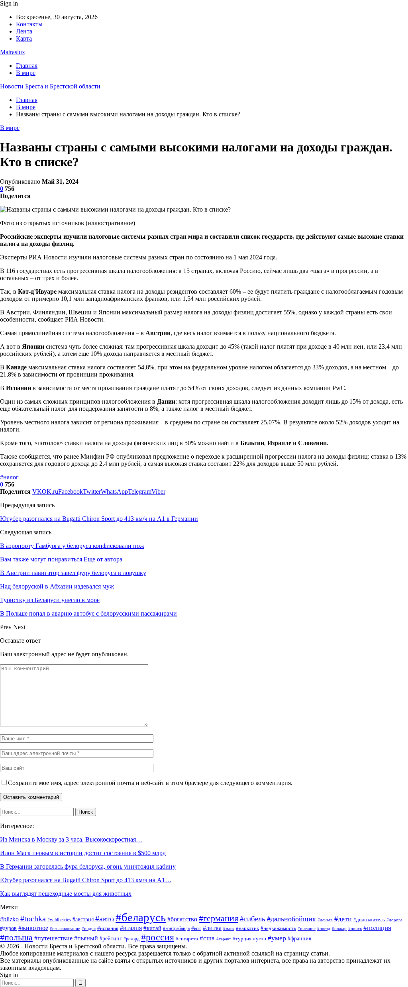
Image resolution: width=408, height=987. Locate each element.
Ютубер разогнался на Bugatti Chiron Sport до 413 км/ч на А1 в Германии (99, 518)
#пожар (339, 928)
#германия (218, 918)
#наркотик (247, 928)
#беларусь (141, 917)
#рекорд (131, 939)
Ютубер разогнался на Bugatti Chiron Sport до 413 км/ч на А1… (85, 880)
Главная (26, 65)
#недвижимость (278, 928)
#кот (196, 928)
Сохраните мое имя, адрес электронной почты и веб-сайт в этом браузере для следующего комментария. (150, 782)
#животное (33, 928)
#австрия (83, 919)
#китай (152, 928)
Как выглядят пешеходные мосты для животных (65, 893)
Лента (24, 31)
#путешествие (53, 938)
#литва (212, 927)
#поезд (323, 928)
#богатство (182, 919)
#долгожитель (369, 919)
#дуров (8, 928)
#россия (157, 937)
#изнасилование (65, 928)
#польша (16, 937)
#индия (89, 928)
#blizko (9, 919)
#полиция (377, 928)
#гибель (252, 918)
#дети (343, 919)
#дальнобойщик (291, 919)
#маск (228, 928)
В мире (25, 72)
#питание (307, 928)
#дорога (394, 919)
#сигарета (187, 939)
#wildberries (59, 919)
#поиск (355, 928)
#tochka (33, 918)
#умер (277, 938)
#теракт (223, 939)
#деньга (325, 919)
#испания (107, 928)
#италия (131, 927)
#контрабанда (176, 928)
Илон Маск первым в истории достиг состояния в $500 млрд (83, 853)
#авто (104, 918)
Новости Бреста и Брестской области (50, 86)
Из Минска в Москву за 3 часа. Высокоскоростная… (71, 839)
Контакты (29, 24)
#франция (299, 939)
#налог (9, 477)
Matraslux (12, 52)
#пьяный (86, 938)
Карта (24, 38)
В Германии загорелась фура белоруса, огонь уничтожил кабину (88, 866)
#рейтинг (111, 939)
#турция (242, 939)
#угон (259, 939)
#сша (207, 938)
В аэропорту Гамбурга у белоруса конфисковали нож (72, 545)
